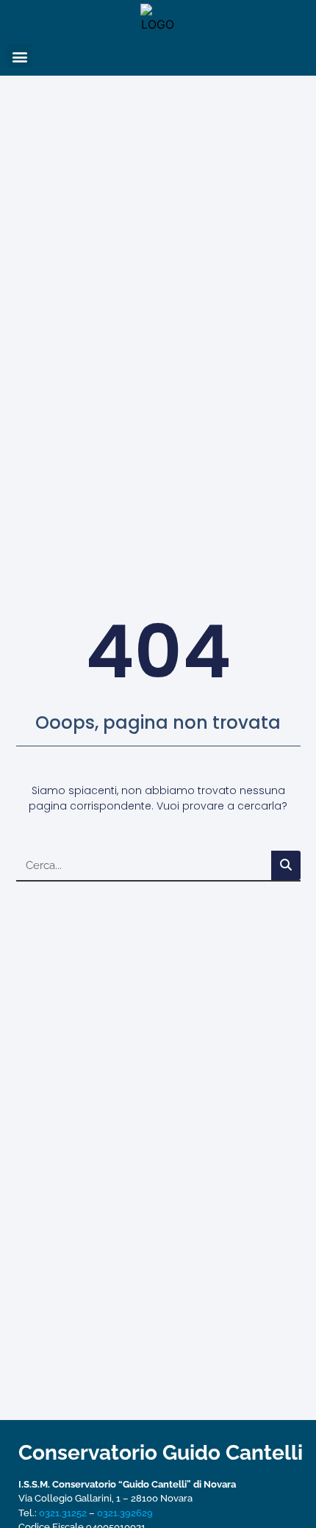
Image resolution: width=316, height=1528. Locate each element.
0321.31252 (63, 1512)
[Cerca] (286, 865)
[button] (19, 56)
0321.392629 (125, 1512)
